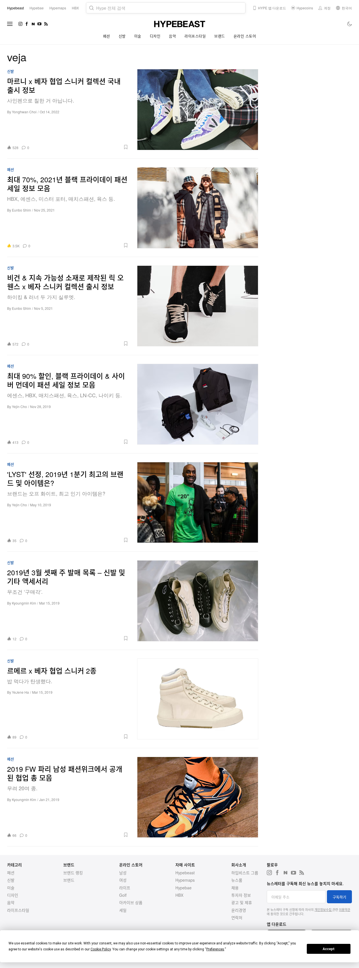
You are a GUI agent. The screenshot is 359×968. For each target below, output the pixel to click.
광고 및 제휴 (241, 902)
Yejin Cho (19, 406)
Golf (123, 895)
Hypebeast (185, 872)
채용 (235, 887)
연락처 (236, 917)
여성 (123, 880)
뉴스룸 (236, 880)
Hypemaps (185, 880)
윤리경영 (238, 910)
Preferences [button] (215, 949)
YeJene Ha (20, 692)
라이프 (124, 887)
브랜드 (219, 36)
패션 (106, 36)
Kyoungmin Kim (24, 603)
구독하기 (339, 897)
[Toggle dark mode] (349, 24)
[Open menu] (10, 24)
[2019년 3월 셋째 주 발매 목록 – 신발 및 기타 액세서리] (198, 600)
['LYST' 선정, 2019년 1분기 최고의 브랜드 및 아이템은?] (198, 502)
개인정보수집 (323, 909)
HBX (179, 895)
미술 (137, 36)
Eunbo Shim (21, 210)
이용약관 (344, 909)
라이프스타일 (195, 36)
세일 (123, 910)
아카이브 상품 (130, 902)
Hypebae (183, 887)
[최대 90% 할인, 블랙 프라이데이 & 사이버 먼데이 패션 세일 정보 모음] (198, 404)
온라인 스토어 (245, 36)
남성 (123, 872)
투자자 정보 (241, 895)
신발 (122, 36)
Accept (329, 949)
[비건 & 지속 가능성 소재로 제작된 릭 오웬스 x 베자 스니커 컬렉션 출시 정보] (198, 305)
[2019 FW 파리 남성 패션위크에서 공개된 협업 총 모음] (198, 797)
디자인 (155, 36)
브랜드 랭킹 (73, 872)
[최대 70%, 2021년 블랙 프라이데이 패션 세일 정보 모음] (198, 207)
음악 (172, 36)
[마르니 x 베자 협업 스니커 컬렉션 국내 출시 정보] (198, 109)
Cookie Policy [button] (101, 949)
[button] (81, 147)
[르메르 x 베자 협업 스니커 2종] (198, 698)
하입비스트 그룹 (244, 872)
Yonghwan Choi (24, 111)
